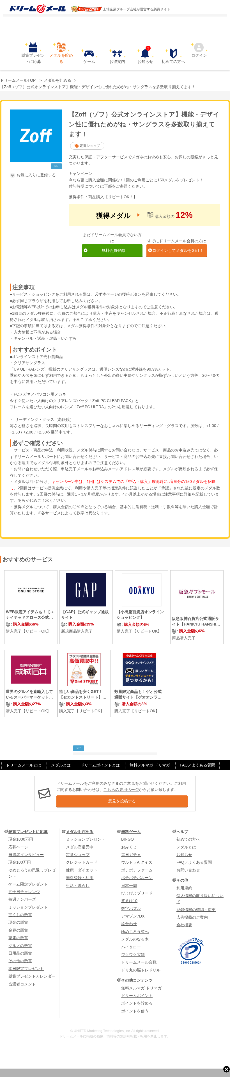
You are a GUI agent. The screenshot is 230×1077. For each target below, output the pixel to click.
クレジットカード (81, 862)
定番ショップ (90, 145)
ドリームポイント (137, 995)
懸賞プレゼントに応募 (33, 58)
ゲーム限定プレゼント (28, 884)
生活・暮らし (77, 885)
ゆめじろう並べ (135, 931)
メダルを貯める (61, 58)
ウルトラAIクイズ (136, 862)
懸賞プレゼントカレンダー (32, 976)
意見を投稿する (122, 801)
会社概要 (184, 925)
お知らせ (145, 56)
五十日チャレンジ (24, 891)
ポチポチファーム (137, 870)
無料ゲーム (131, 831)
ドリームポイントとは (100, 765)
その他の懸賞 (20, 961)
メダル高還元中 (79, 847)
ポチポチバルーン (137, 877)
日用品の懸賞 (20, 953)
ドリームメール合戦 (139, 962)
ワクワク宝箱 (133, 954)
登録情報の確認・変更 (196, 909)
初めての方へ (173, 61)
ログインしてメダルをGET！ (178, 250)
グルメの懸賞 (20, 945)
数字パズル (131, 908)
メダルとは (61, 765)
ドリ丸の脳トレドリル (140, 970)
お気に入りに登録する (36, 175)
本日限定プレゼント (26, 968)
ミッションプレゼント (28, 907)
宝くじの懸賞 (20, 914)
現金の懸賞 (18, 922)
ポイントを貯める (137, 1003)
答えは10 (129, 900)
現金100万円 (19, 862)
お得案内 (117, 61)
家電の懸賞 (18, 937)
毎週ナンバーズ (22, 899)
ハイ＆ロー (131, 947)
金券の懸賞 (18, 930)
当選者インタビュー (26, 854)
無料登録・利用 (79, 877)
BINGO (127, 839)
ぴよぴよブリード (137, 893)
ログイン (199, 55)
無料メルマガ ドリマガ (150, 765)
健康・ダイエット (81, 870)
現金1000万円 (20, 839)
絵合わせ (129, 923)
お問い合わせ (188, 870)
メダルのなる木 (135, 939)
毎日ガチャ (131, 854)
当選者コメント (22, 984)
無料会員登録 (113, 250)
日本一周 (129, 885)
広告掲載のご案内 (192, 917)
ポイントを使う (135, 1011)
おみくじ (129, 847)
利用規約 (184, 888)
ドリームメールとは (23, 765)
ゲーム (89, 61)
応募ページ (18, 847)
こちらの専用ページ (121, 789)
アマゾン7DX (132, 916)
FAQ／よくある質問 (197, 765)
